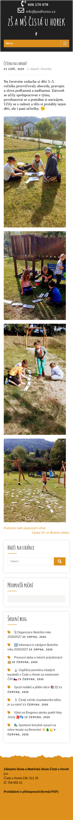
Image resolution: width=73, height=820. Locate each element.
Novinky (46, 68)
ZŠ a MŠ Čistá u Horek (36, 22)
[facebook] (36, 34)
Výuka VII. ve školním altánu (50, 532)
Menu (9, 43)
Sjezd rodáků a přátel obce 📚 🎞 (36, 687)
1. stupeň (33, 68)
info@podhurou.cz (41, 12)
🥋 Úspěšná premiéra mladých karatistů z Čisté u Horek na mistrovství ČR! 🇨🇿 (33, 674)
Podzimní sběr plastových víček (24, 528)
